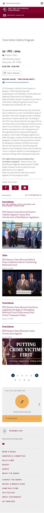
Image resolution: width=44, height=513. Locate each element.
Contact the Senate (12, 480)
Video (4, 255)
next (39, 404)
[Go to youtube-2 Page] (3, 444)
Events (5, 469)
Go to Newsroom (32, 195)
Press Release (8, 202)
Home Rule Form (10, 488)
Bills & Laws (8, 460)
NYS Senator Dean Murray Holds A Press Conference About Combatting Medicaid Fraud (19, 262)
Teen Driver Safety (26, 79)
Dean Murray (14, 10)
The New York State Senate (13, 3)
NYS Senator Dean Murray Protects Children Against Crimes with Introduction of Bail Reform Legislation (20, 215)
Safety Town (11, 55)
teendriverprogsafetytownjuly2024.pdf (17, 82)
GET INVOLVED (8, 501)
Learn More (12, 418)
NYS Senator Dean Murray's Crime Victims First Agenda (18, 332)
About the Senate (11, 473)
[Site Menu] (41, 3)
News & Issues (9, 452)
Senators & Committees (13, 456)
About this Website (11, 497)
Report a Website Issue (13, 484)
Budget (5, 465)
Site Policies (8, 493)
